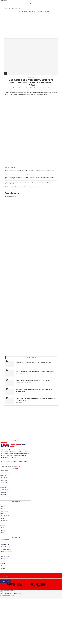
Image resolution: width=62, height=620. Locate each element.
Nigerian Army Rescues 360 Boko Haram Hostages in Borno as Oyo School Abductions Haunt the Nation (29, 174)
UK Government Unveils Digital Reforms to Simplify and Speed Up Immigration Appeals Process (31, 82)
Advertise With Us (9, 593)
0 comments (37, 87)
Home (5, 8)
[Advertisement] (31, 25)
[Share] (5, 73)
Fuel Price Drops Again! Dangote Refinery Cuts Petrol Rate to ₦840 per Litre (34, 390)
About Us (2, 593)
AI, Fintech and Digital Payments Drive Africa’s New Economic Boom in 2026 (23, 187)
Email (1, 574)
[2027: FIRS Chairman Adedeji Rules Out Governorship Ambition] (9, 373)
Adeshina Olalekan (19, 87)
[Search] (57, 3)
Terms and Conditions (5, 595)
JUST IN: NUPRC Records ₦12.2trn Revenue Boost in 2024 (33, 362)
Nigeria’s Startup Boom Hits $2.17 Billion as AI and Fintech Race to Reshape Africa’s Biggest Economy (29, 170)
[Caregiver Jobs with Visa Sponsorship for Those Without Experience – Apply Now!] (9, 383)
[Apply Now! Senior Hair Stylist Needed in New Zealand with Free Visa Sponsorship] (9, 401)
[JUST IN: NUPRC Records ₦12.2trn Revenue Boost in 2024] (9, 364)
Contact (12, 595)
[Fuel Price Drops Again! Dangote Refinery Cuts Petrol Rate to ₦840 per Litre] (9, 392)
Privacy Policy (17, 593)
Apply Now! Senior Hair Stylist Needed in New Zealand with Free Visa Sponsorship (35, 399)
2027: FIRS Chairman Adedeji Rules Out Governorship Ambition (35, 371)
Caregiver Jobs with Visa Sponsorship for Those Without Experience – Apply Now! (33, 381)
